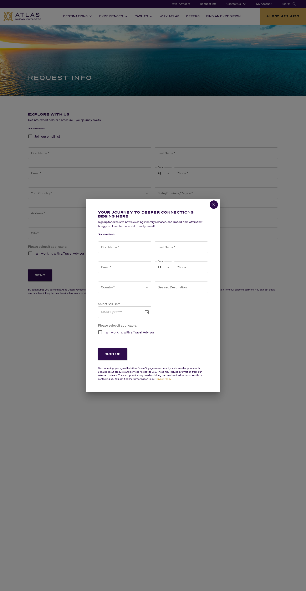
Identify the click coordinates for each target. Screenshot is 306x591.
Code (161, 261)
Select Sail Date (109, 304)
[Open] (147, 287)
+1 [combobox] (159, 267)
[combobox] (121, 287)
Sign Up (113, 354)
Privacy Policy (163, 379)
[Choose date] (147, 312)
